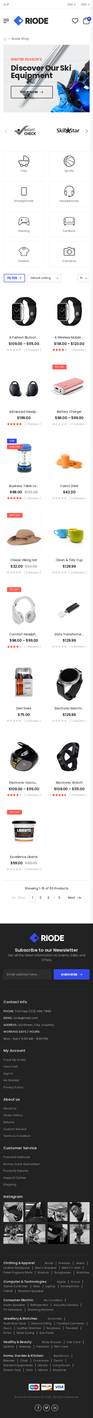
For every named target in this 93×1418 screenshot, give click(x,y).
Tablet (8, 1291)
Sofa (29, 1370)
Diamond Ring (41, 1323)
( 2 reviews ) (78, 794)
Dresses (64, 1263)
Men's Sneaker (46, 1268)
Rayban (43, 1272)
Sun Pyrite (47, 1333)
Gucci (7, 1328)
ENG (84, 4)
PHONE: (8, 1011)
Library (43, 1365)
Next (71, 897)
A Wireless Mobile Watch (73, 337)
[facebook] (38, 1407)
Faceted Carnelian (70, 1323)
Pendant (72, 1328)
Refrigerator (39, 1305)
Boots (49, 1263)
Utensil (43, 1370)
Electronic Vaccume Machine (32, 782)
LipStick (8, 1346)
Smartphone (70, 1286)
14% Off (14, 812)
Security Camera (65, 1305)
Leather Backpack (16, 1268)
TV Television (12, 1309)
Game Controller (15, 1286)
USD (70, 4)
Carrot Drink (69, 486)
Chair (24, 1360)
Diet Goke (23, 708)
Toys (24, 171)
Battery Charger (69, 411)
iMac (36, 1286)
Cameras (69, 261)
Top (11, 441)
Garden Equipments (18, 1365)
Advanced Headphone (26, 411)
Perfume (42, 1346)
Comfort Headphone (25, 634)
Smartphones (24, 201)
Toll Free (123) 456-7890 (33, 1011)
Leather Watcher (29, 1328)
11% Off (59, 367)
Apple (61, 1282)
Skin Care (61, 1346)
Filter (12, 278)
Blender (9, 1360)
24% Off (14, 447)
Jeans (80, 1263)
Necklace (53, 1328)
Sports (69, 171)
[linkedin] (54, 1407)
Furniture (69, 231)
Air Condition (53, 1300)
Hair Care (74, 1342)
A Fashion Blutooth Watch (29, 337)
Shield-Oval (12, 1370)
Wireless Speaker (31, 1291)
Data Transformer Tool (72, 634)
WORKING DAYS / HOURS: (21, 1032)
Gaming (24, 231)
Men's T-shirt (71, 1268)
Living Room (61, 1365)
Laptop (50, 1286)
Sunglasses (62, 1272)
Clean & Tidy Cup (69, 560)
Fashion (23, 261)
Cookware (41, 1360)
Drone (75, 1282)
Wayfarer (60, 1370)
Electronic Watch (69, 782)
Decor (58, 1360)
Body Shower (51, 1342)
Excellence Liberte (23, 857)
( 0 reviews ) (32, 349)
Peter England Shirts (18, 1272)
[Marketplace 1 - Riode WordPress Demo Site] (31, 21)
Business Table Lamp (25, 486)
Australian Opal (14, 1323)
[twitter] (46, 1407)
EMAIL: (8, 1018)
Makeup (25, 1346)
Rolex (7, 1333)
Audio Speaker (14, 1305)
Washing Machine (41, 1309)
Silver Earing (25, 1333)
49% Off (14, 515)
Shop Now (29, 92)
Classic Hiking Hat (23, 560)
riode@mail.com (25, 1018)
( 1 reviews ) (78, 349)
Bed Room (61, 1356)
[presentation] (6, 131)
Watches (82, 1272)
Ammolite (55, 1318)
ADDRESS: (10, 1025)
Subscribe (69, 974)
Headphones (69, 201)
